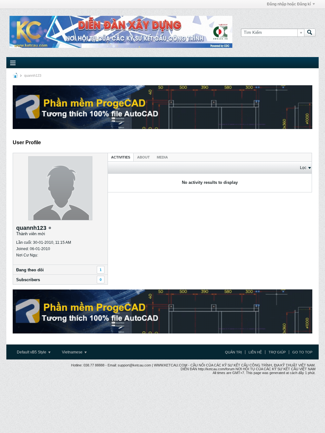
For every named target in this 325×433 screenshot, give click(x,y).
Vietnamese (72, 352)
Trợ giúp (277, 352)
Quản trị (233, 352)
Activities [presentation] (120, 157)
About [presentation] (143, 157)
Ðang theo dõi (30, 270)
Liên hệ (255, 352)
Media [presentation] (162, 157)
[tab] (121, 157)
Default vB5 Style (32, 352)
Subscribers (28, 279)
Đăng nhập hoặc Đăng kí (289, 4)
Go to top (302, 352)
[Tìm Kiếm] (309, 33)
